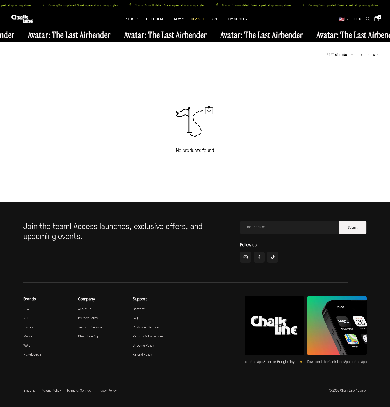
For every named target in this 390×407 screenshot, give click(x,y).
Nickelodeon (32, 354)
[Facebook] (259, 257)
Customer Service (146, 327)
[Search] (367, 19)
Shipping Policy (143, 345)
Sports (128, 18)
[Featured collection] (274, 325)
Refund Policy (142, 354)
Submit (353, 227)
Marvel (28, 336)
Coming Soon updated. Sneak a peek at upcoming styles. (89, 5)
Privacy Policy (88, 317)
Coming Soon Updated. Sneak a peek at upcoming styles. (175, 5)
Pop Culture (154, 18)
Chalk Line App (88, 336)
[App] (337, 325)
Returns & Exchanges (148, 336)
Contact (139, 308)
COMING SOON (237, 18)
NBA (26, 308)
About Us (84, 308)
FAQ (135, 317)
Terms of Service (90, 327)
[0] (375, 19)
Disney (28, 327)
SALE (216, 18)
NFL (25, 317)
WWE (26, 345)
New (177, 18)
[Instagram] (245, 257)
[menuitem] (130, 19)
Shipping (29, 390)
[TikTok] (272, 257)
